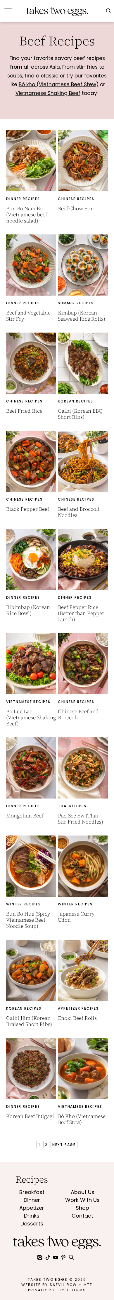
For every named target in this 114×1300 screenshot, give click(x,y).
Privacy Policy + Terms (57, 1289)
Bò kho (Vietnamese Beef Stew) (59, 84)
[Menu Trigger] (8, 11)
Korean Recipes (75, 401)
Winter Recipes (23, 904)
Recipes (31, 1179)
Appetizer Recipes (78, 1008)
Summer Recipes (76, 303)
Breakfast (31, 1192)
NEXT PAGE (64, 1144)
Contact (82, 1215)
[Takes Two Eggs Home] (57, 9)
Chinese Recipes (76, 198)
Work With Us (82, 1200)
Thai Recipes (72, 805)
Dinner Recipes (23, 198)
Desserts (31, 1223)
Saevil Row (63, 1284)
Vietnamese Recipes (28, 701)
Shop (82, 1207)
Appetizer (31, 1207)
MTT (88, 1284)
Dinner (32, 1200)
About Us (82, 1192)
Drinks (31, 1215)
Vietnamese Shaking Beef (47, 93)
